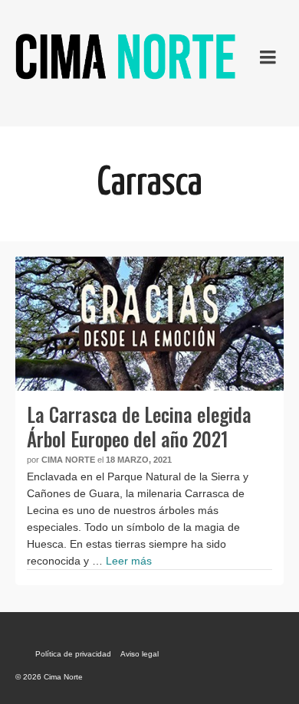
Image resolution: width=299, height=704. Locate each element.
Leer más (129, 561)
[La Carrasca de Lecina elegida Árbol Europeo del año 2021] (149, 324)
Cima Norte (68, 459)
